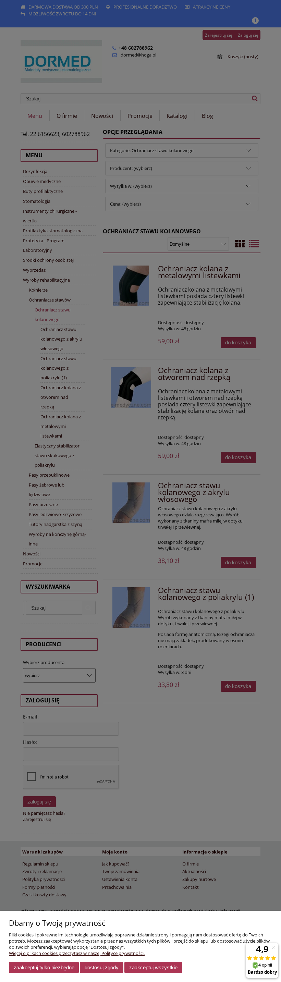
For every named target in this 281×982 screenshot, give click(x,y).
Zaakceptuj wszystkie (153, 967)
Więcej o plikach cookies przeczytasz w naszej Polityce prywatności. (77, 953)
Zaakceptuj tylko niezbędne (44, 967)
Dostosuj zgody (102, 967)
